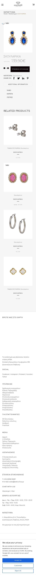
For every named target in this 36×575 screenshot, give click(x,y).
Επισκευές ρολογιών (9, 399)
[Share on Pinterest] (27, 78)
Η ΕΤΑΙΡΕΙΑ (6, 439)
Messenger (6, 491)
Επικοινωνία (6, 447)
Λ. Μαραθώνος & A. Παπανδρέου (14, 517)
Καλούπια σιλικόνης (9, 421)
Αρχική (4, 437)
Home (5, 14)
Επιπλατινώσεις (8, 403)
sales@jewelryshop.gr (16, 481)
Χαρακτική (6, 395)
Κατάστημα (12, 14)
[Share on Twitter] (18, 78)
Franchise (5, 425)
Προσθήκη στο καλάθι (20, 69)
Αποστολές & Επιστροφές (11, 461)
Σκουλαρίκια (17, 75)
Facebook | (6, 374)
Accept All (18, 560)
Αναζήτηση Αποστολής (10, 467)
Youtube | (29, 374)
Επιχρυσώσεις (7, 407)
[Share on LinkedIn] (23, 78)
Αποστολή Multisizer (9, 463)
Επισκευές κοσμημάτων (10, 397)
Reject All (18, 571)
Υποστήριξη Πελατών (9, 465)
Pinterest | (22, 374)
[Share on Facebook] (14, 78)
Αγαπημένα (6, 459)
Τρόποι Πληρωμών (8, 441)
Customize (18, 565)
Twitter (4, 377)
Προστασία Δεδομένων (10, 443)
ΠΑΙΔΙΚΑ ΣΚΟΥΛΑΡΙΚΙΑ (13, 148)
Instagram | (15, 374)
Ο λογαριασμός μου (9, 457)
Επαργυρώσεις (7, 405)
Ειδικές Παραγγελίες (9, 390)
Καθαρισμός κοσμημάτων (11, 401)
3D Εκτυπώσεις (7, 419)
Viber (13, 491)
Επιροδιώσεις (7, 410)
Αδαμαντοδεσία (8, 392)
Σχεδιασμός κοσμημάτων (11, 388)
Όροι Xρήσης (7, 445)
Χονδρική (5, 423)
